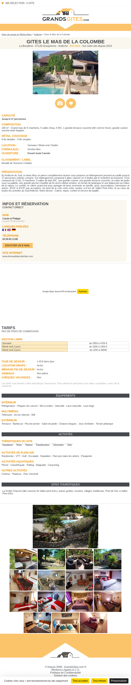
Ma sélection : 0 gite (20, 3)
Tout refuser (99, 680)
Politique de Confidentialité (65, 672)
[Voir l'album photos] (60, 107)
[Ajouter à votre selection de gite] (71, 107)
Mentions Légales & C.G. (65, 669)
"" (8, 444)
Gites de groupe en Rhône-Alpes (17, 34)
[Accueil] (65, 14)
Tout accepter (80, 680)
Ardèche (38, 34)
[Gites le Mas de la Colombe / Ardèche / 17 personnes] (65, 93)
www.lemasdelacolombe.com (17, 256)
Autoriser (83, 291)
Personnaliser (119, 680)
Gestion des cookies (65, 675)
